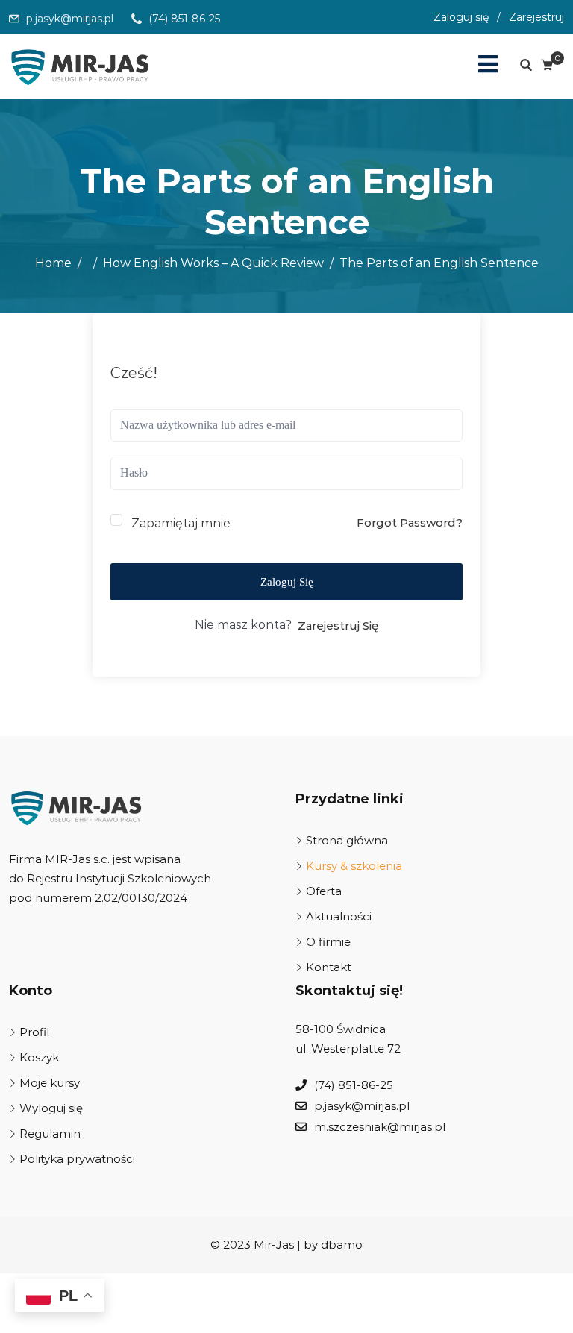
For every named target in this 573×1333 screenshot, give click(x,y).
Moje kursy (49, 1083)
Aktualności (339, 916)
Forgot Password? (410, 522)
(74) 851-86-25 (184, 18)
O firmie (328, 942)
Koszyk (39, 1057)
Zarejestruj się (338, 625)
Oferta (324, 891)
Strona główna (347, 840)
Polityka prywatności (77, 1159)
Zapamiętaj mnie (181, 523)
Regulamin (50, 1133)
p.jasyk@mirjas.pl (69, 18)
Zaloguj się (461, 17)
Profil (34, 1032)
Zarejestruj (536, 17)
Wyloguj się (51, 1108)
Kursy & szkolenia (354, 866)
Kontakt (328, 967)
